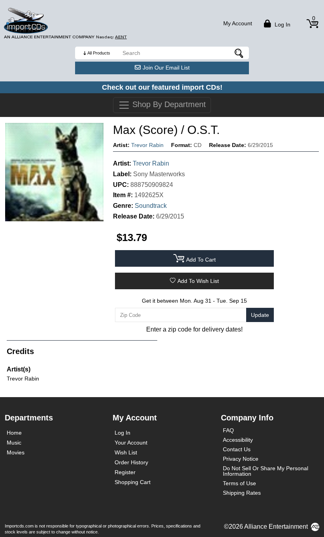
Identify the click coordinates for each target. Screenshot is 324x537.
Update (260, 315)
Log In (122, 433)
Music (14, 442)
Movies (15, 452)
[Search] (239, 53)
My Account (237, 23)
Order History (131, 462)
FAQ (228, 430)
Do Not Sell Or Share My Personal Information (265, 471)
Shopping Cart (133, 482)
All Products (98, 53)
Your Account (131, 442)
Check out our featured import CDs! (162, 87)
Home (14, 433)
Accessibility (238, 440)
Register (125, 472)
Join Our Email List (166, 67)
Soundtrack (151, 205)
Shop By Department (168, 104)
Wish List (126, 452)
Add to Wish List (198, 281)
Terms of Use (239, 483)
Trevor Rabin (147, 145)
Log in (281, 24)
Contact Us (237, 449)
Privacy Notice (240, 459)
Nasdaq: (111, 37)
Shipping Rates (242, 493)
